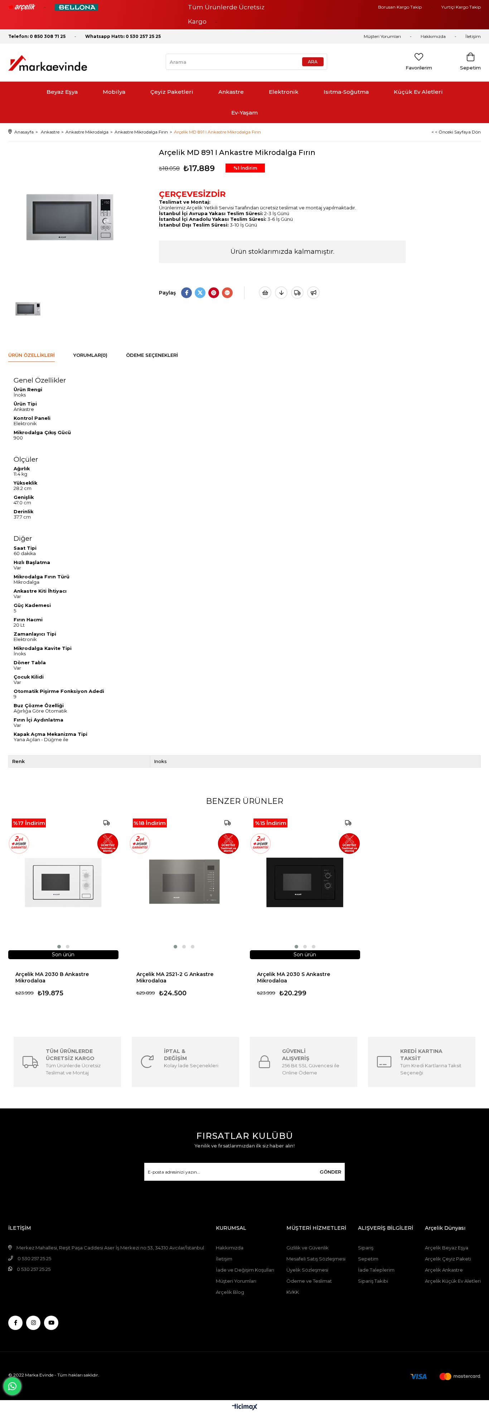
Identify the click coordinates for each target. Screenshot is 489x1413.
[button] (59, 946)
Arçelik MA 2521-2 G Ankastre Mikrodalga (174, 976)
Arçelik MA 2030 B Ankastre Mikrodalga (52, 976)
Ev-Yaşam (244, 112)
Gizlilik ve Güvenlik (307, 1248)
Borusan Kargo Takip (400, 7)
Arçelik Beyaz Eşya (446, 1248)
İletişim (473, 36)
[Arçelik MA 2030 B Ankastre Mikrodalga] (63, 882)
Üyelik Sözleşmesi (307, 1270)
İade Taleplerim (376, 1270)
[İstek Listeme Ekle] (265, 292)
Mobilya (114, 91)
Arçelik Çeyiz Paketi (448, 1259)
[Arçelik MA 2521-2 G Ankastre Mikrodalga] (184, 882)
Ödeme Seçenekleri (152, 355)
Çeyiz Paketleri (171, 91)
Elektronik (284, 91)
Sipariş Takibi (373, 1281)
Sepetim (368, 1259)
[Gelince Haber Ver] (313, 292)
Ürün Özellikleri (31, 355)
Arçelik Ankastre (444, 1270)
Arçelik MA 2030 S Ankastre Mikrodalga (293, 976)
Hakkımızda (433, 36)
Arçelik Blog (230, 1292)
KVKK (292, 1292)
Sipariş (365, 1248)
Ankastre (231, 91)
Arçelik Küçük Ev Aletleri (453, 1281)
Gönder (330, 1172)
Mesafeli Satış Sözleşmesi (315, 1259)
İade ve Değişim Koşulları (245, 1270)
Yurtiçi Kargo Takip (461, 7)
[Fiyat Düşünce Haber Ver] (281, 292)
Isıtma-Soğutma (346, 91)
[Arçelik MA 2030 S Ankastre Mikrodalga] (305, 882)
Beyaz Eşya (62, 91)
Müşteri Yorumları (382, 36)
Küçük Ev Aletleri (418, 91)
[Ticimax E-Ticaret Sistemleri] (244, 1407)
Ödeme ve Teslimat (309, 1281)
